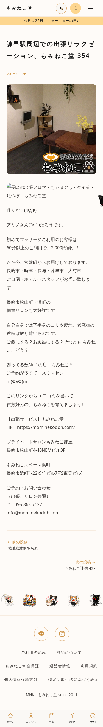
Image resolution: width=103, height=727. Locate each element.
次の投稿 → (80, 565)
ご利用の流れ (33, 652)
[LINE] (41, 634)
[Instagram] (62, 634)
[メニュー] (90, 8)
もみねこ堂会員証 (22, 666)
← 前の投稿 (22, 545)
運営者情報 (60, 666)
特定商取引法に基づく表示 (73, 679)
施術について (69, 652)
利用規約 (89, 666)
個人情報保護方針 (21, 679)
